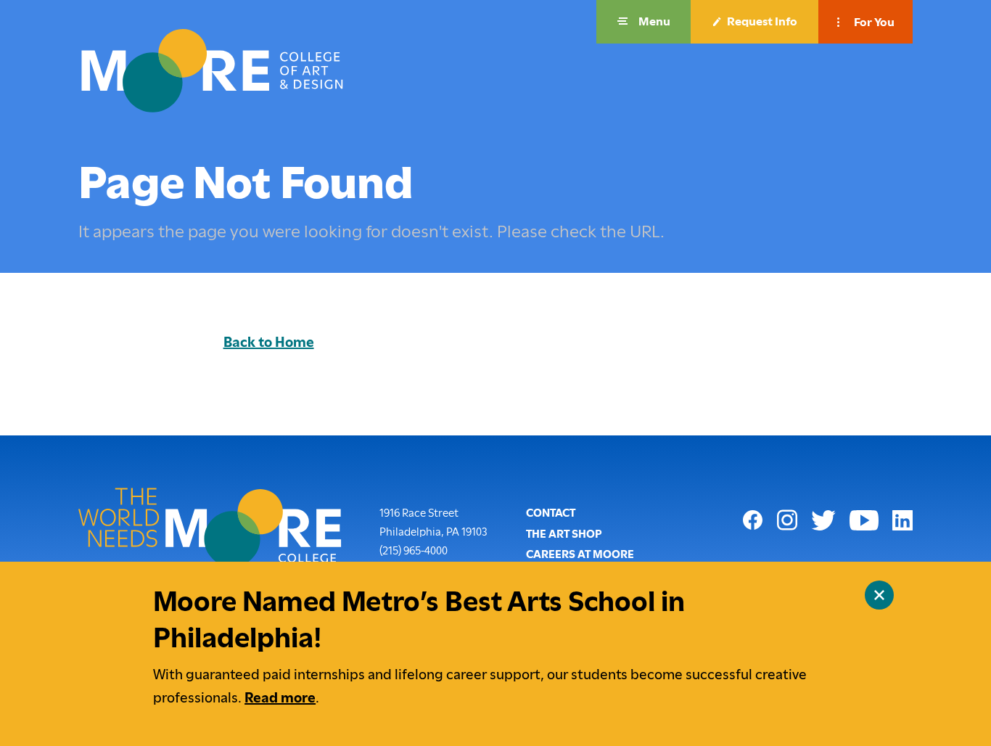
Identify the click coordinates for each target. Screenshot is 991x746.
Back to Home (268, 342)
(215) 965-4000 (413, 550)
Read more (280, 697)
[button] (643, 22)
